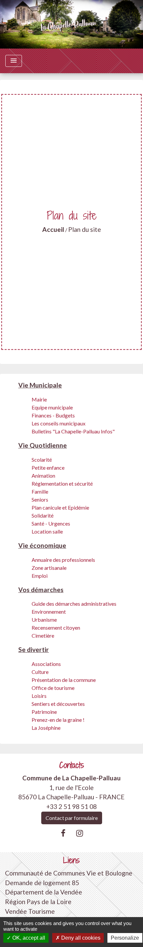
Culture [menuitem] (40, 672)
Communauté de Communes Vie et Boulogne (68, 873)
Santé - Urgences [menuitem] (51, 523)
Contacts (71, 765)
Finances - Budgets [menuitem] (53, 415)
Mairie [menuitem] (39, 399)
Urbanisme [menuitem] (44, 619)
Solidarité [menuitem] (43, 515)
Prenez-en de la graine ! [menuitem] (58, 719)
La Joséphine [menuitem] (46, 727)
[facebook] (63, 833)
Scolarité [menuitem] (42, 459)
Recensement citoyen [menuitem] (56, 627)
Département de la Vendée (43, 892)
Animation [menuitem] (43, 475)
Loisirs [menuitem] (39, 696)
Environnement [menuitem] (49, 611)
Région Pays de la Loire (38, 901)
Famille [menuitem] (40, 491)
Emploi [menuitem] (40, 575)
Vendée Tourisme (30, 911)
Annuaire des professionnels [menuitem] (63, 559)
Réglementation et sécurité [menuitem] (62, 483)
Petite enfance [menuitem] (48, 467)
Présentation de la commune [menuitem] (64, 680)
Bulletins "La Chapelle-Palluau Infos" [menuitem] (73, 431)
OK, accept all (28, 938)
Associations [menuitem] (46, 664)
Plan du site (84, 229)
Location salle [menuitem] (47, 531)
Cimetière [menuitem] (43, 635)
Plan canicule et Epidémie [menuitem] (60, 507)
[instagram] (79, 833)
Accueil (53, 229)
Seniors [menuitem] (40, 499)
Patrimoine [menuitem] (44, 712)
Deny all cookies (80, 938)
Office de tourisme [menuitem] (53, 688)
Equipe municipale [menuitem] (52, 407)
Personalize (125, 938)
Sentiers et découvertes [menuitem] (58, 704)
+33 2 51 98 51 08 (71, 806)
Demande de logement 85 (42, 882)
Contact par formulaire (72, 818)
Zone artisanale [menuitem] (49, 567)
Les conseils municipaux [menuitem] (58, 423)
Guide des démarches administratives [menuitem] (74, 603)
